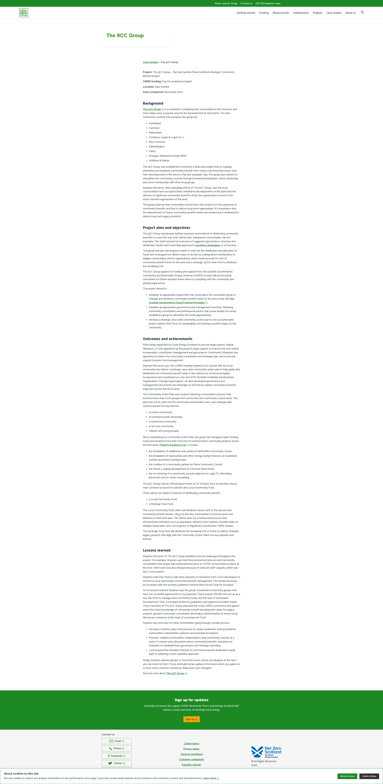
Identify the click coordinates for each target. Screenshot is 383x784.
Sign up (190, 719)
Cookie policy (191, 743)
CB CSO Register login (268, 3)
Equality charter (191, 764)
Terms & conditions (191, 754)
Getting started (246, 12)
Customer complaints (191, 759)
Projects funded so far (173, 445)
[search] (362, 12)
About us (350, 12)
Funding (264, 12)
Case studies (333, 12)
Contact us (246, 3)
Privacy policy (191, 748)
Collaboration (301, 12)
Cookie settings (369, 776)
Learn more (209, 778)
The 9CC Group (152, 109)
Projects (317, 12)
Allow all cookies (347, 776)
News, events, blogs (226, 3)
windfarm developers (207, 245)
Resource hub (281, 12)
